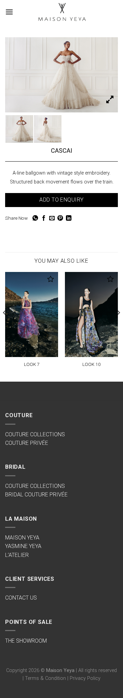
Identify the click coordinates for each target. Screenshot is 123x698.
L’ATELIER (17, 555)
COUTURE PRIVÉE (26, 443)
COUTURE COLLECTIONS (35, 434)
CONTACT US (21, 597)
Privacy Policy (85, 678)
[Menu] (9, 11)
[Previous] (4, 326)
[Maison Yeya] (61, 12)
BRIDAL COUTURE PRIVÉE (36, 494)
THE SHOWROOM (26, 641)
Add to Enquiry (61, 199)
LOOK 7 (32, 364)
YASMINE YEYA (23, 546)
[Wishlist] (50, 279)
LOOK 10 (91, 364)
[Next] (118, 326)
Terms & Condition (45, 678)
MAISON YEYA (22, 537)
